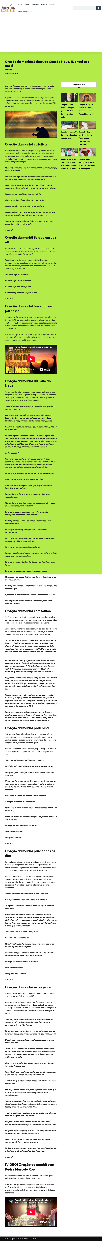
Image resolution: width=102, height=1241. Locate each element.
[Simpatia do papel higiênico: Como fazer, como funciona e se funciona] (87, 125)
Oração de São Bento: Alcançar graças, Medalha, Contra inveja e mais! (68, 111)
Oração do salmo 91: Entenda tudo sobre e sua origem (69, 135)
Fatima (10, 69)
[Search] (98, 8)
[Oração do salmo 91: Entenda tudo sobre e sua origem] (69, 125)
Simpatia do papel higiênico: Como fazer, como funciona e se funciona (86, 138)
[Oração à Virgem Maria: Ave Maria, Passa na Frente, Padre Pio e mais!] (87, 97)
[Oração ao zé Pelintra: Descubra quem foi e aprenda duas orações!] (87, 152)
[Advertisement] (51, 33)
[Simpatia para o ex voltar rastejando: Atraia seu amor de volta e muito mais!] (69, 152)
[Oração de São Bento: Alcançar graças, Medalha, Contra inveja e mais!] (69, 97)
